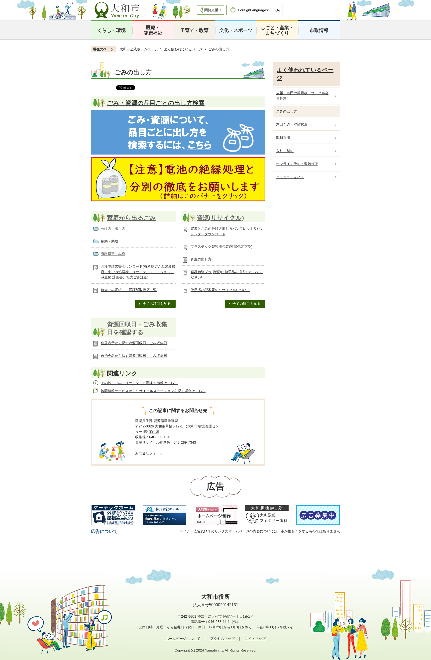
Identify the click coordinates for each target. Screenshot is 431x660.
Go (277, 10)
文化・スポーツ (235, 30)
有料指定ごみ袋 (113, 254)
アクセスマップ (222, 639)
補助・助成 (109, 241)
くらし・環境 (111, 30)
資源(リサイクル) (220, 217)
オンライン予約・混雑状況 (297, 164)
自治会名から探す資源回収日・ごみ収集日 (134, 356)
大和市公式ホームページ (138, 49)
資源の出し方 (201, 259)
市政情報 (319, 30)
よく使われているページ (183, 49)
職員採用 (283, 138)
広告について (104, 531)
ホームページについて (182, 639)
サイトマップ (255, 639)
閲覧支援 (211, 10)
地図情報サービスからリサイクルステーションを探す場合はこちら (153, 391)
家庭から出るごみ (131, 217)
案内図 (154, 432)
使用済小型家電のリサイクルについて (220, 290)
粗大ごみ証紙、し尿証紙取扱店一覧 (129, 290)
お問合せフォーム (149, 453)
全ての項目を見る (157, 304)
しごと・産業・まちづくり (277, 30)
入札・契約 (285, 151)
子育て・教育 (194, 30)
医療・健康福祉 (152, 30)
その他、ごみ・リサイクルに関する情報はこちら (139, 383)
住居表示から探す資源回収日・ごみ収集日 (134, 343)
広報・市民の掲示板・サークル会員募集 (302, 95)
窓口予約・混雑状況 (292, 124)
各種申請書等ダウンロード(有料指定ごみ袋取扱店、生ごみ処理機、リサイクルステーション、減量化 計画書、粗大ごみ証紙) (138, 271)
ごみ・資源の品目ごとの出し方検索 (156, 102)
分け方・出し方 (113, 229)
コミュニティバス (290, 177)
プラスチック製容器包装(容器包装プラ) (221, 246)
